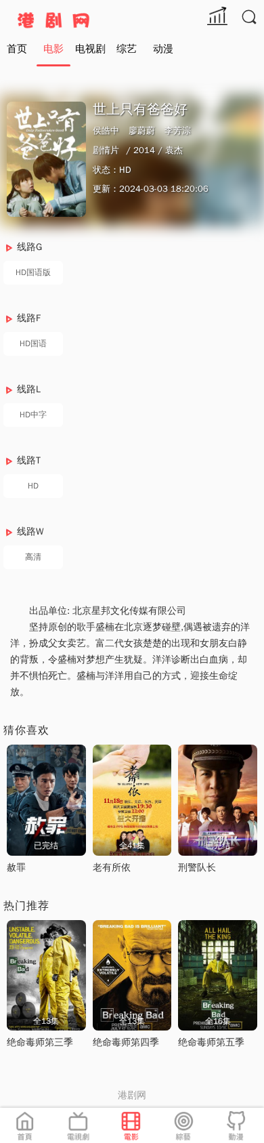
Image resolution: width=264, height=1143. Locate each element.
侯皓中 (106, 130)
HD (33, 485)
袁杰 (174, 150)
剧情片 (106, 150)
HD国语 (33, 343)
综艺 (126, 49)
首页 (17, 49)
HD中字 (33, 414)
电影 (53, 49)
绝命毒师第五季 (211, 1042)
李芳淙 (177, 130)
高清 (33, 557)
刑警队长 (197, 867)
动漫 (163, 49)
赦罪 (16, 867)
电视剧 (90, 49)
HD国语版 (33, 272)
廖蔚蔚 (142, 130)
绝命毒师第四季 (126, 1042)
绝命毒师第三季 (40, 1042)
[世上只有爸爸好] (46, 159)
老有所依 (112, 867)
